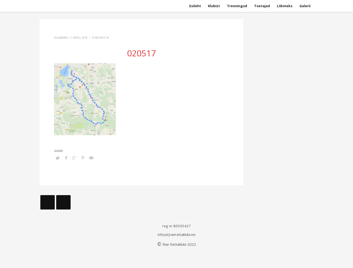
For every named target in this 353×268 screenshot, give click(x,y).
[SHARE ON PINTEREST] (82, 157)
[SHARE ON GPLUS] (74, 157)
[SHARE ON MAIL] (91, 157)
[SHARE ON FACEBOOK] (66, 157)
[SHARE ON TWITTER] (57, 158)
